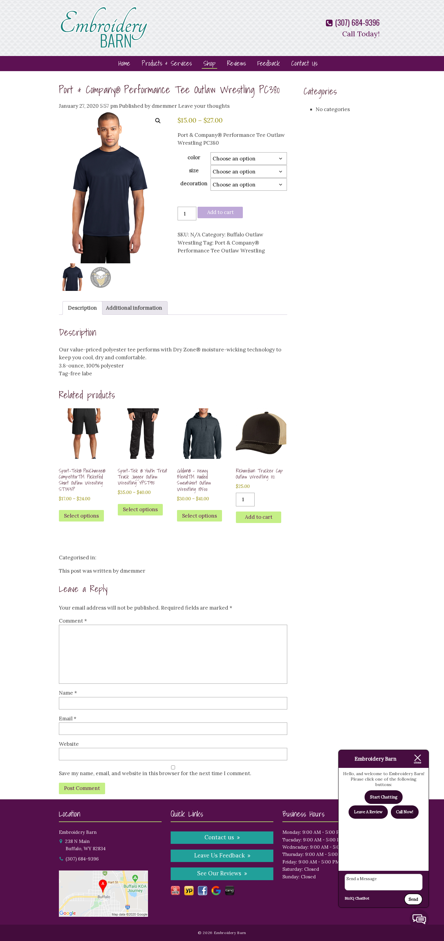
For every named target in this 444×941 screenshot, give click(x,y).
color (194, 157)
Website (69, 744)
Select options (81, 515)
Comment (73, 620)
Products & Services (167, 63)
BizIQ (349, 898)
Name (68, 692)
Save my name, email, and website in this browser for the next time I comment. (155, 773)
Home (124, 63)
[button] (158, 120)
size (194, 170)
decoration (194, 183)
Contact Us (304, 63)
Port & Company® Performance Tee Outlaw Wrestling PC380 (169, 89)
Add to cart (220, 212)
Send (413, 899)
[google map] (103, 913)
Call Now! (404, 811)
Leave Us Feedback (219, 855)
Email (67, 718)
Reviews (236, 63)
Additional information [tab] (134, 307)
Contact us (219, 837)
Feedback (268, 63)
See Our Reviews (219, 873)
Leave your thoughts (204, 106)
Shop (209, 63)
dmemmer (164, 106)
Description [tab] (82, 307)
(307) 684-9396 (356, 22)
